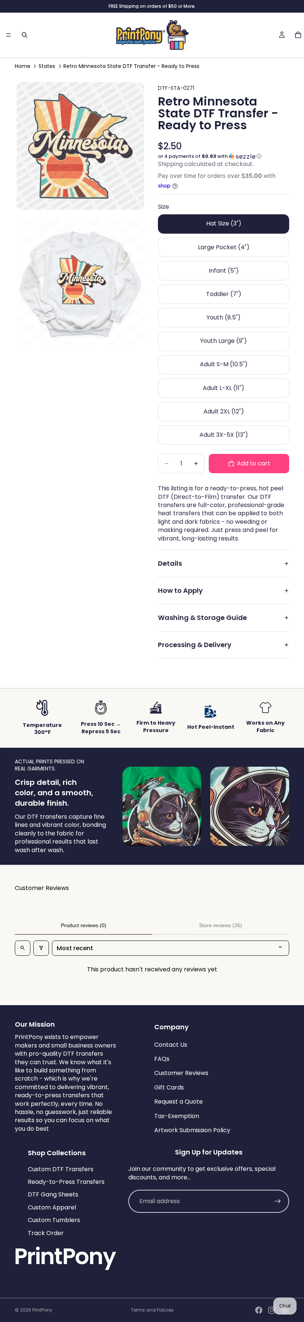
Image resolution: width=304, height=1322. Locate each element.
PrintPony (42, 1310)
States (47, 66)
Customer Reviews (181, 1073)
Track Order (46, 1233)
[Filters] (41, 948)
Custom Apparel (52, 1207)
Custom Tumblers (54, 1220)
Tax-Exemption (176, 1115)
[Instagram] (271, 1310)
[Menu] (8, 34)
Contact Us (170, 1044)
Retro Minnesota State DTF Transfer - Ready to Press (131, 66)
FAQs (161, 1059)
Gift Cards (169, 1087)
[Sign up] (277, 1201)
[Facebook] (258, 1310)
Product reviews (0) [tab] (83, 925)
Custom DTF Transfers (60, 1169)
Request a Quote (178, 1101)
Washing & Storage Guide (202, 617)
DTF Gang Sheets (53, 1194)
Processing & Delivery (194, 644)
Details (170, 563)
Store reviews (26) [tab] (220, 925)
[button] (223, 156)
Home (22, 66)
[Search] (24, 35)
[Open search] (22, 948)
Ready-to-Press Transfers (66, 1182)
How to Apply (180, 590)
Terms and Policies (152, 1310)
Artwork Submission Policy (192, 1130)
